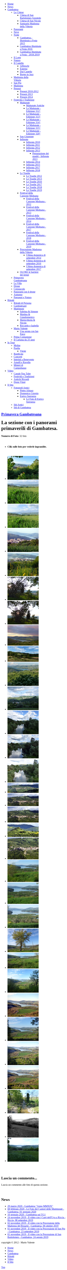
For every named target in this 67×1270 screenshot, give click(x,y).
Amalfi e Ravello (22, 362)
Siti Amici (19, 404)
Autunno (18, 294)
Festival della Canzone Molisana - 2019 (36, 244)
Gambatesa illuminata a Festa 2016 (30, 47)
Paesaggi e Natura (22, 297)
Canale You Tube (22, 373)
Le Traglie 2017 (34, 184)
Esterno (23, 68)
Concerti (18, 356)
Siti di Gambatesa (22, 407)
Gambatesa (12, 9)
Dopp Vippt (19, 382)
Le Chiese (19, 12)
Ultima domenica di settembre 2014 (35, 256)
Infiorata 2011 (33, 145)
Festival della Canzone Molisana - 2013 (36, 210)
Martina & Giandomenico (27, 315)
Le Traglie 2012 (34, 176)
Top (3, 1267)
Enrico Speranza (28, 396)
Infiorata (24, 139)
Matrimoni (19, 308)
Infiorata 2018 (33, 170)
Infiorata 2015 (33, 164)
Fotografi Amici (21, 387)
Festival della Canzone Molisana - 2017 (36, 227)
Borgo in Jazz (27, 74)
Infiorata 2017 (33, 167)
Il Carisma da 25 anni (24, 339)
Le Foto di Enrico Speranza (35, 400)
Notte (16, 35)
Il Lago (17, 57)
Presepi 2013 (26, 94)
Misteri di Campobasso (20, 366)
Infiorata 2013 (33, 150)
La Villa (18, 283)
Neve (16, 32)
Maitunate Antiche (35, 105)
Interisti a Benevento (24, 359)
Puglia (17, 348)
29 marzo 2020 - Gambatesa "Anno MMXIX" (30, 1206)
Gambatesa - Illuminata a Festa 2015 (28, 40)
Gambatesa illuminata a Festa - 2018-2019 (30, 53)
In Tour (11, 342)
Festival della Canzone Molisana (29, 194)
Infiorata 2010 (33, 142)
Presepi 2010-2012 (29, 91)
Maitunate (25, 102)
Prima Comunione (23, 337)
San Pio (17, 83)
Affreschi (24, 66)
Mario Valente (21, 328)
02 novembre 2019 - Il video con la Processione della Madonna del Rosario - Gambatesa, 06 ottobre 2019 (33, 1224)
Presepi (17, 88)
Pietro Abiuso (26, 390)
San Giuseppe (27, 136)
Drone (17, 286)
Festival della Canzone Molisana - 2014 (36, 218)
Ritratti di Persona (22, 303)
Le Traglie (25, 173)
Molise (17, 345)
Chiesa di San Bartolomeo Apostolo (30, 16)
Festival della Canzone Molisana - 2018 (36, 235)
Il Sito (10, 385)
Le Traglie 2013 (34, 179)
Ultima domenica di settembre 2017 (35, 267)
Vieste (23, 351)
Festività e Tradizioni (24, 99)
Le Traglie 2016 (34, 181)
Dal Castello (26, 71)
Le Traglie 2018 (34, 187)
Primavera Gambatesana (20, 279)
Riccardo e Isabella (29, 325)
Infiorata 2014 (33, 162)
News (10, 6)
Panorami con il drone (24, 291)
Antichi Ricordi (21, 379)
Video (10, 370)
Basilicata (18, 354)
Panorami (18, 29)
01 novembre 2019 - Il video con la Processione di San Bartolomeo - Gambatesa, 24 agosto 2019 (34, 1235)
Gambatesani (20, 306)
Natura (17, 60)
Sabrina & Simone (29, 311)
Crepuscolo (19, 289)
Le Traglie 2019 (34, 190)
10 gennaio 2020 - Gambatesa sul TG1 (26, 1214)
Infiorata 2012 (33, 147)
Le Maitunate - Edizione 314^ (33, 121)
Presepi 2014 (26, 97)
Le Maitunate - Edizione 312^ (33, 109)
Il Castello (19, 63)
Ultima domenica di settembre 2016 (35, 262)
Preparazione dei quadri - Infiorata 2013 (40, 156)
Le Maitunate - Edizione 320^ (33, 132)
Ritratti (10, 300)
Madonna (18, 85)
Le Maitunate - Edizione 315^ (33, 126)
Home (10, 4)
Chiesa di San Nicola (30, 20)
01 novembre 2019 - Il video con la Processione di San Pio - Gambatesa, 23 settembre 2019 (36, 1230)
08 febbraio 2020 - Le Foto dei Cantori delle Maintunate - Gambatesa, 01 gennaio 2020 (35, 1210)
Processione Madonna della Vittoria (31, 251)
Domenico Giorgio (29, 393)
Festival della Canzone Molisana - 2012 (36, 201)
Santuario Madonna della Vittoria (29, 25)
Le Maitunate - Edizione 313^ (33, 115)
